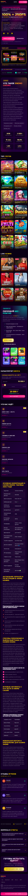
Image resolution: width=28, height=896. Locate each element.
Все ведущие (4, 256)
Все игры (3, 158)
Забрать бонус (7, 38)
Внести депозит (14, 396)
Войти (15, 2)
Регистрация (23, 2)
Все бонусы (20, 38)
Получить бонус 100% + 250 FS (14, 869)
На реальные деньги (10, 344)
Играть (21, 891)
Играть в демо (8, 340)
